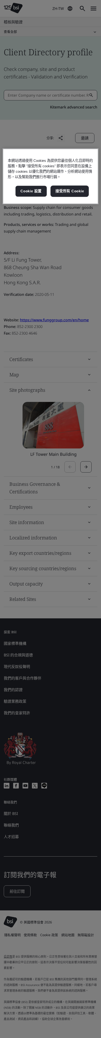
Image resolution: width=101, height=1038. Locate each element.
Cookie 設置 (31, 191)
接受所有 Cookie (69, 191)
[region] (51, 176)
